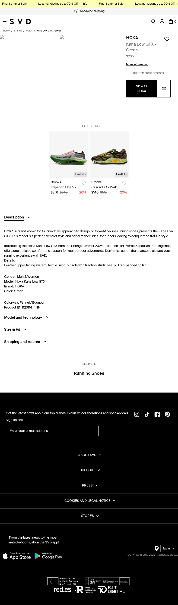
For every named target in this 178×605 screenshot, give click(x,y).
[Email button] (164, 88)
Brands (18, 30)
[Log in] (162, 21)
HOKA (29, 30)
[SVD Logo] (20, 21)
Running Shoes (89, 373)
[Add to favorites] (167, 39)
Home (6, 30)
